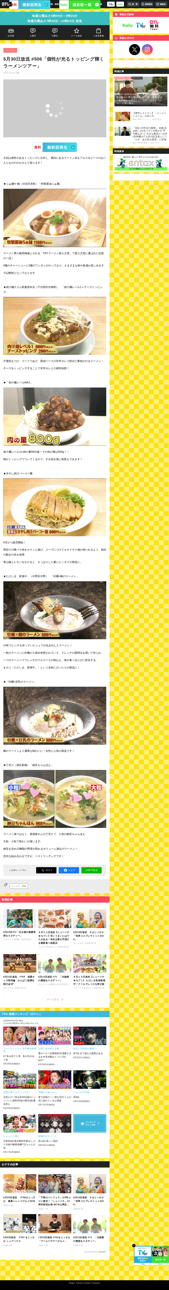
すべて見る (53, 999)
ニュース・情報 (19, 886)
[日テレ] (6, 4)
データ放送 (76, 36)
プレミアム (10, 50)
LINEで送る (91, 870)
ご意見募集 (98, 36)
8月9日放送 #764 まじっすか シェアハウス (19, 1239)
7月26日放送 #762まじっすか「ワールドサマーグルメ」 (54, 1239)
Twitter (134, 49)
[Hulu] (80, 4)
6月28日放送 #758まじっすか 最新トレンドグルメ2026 (19, 1199)
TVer (55, 147)
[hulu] (120, 4)
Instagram (147, 49)
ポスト (49, 870)
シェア (71, 870)
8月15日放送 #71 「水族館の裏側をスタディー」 (88, 1239)
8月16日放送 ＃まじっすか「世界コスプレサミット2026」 (88, 1201)
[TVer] (111, 4)
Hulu (128, 25)
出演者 (11, 36)
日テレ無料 (154, 25)
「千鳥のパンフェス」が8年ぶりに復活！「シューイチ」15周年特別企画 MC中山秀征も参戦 (54, 1201)
